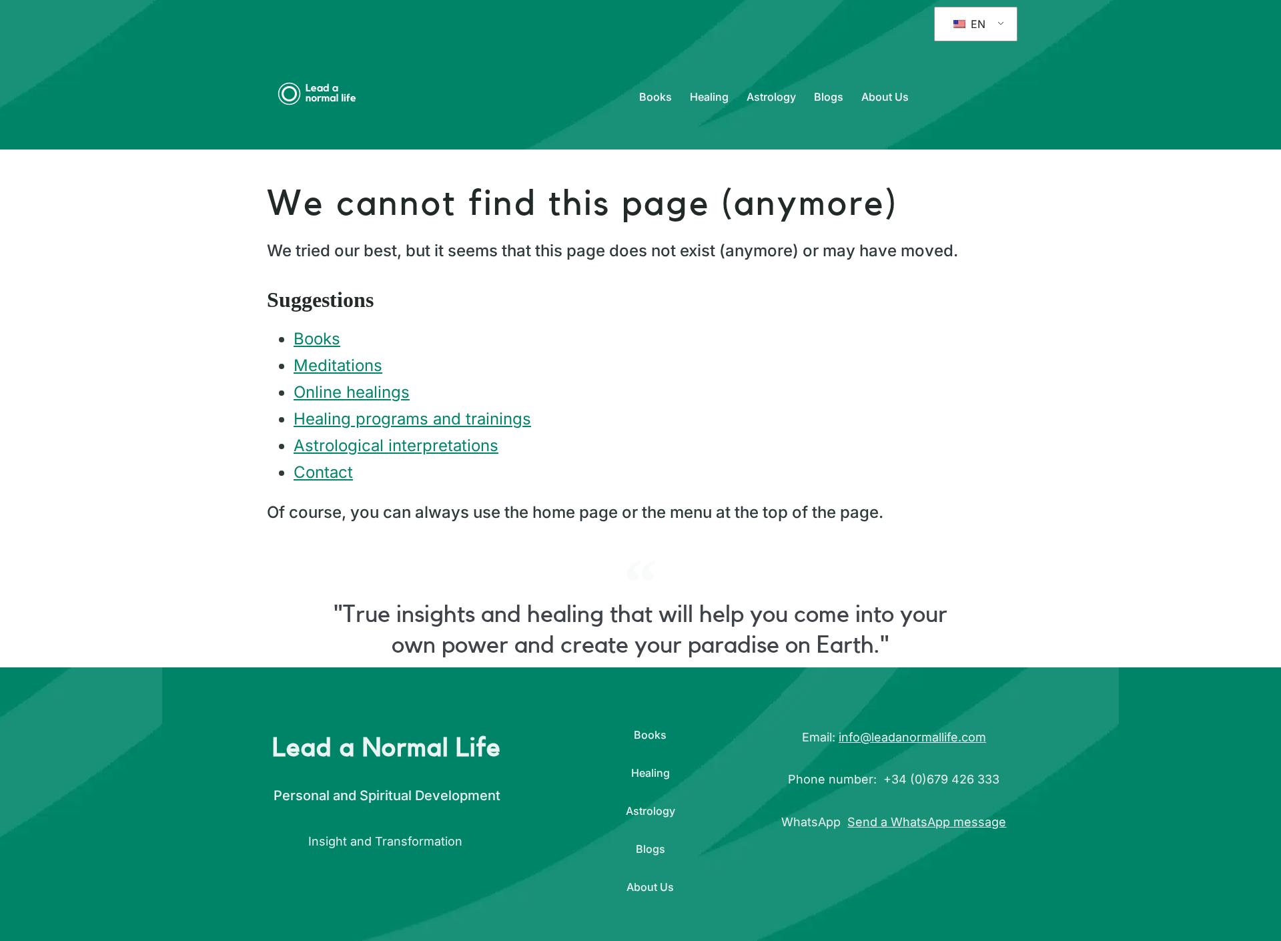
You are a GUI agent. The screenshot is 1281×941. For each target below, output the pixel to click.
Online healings (352, 392)
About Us (885, 96)
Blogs (828, 96)
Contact (323, 472)
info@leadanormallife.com (912, 737)
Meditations (338, 365)
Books (655, 96)
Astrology (771, 96)
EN (976, 24)
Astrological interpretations (396, 445)
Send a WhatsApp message (926, 822)
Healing (709, 96)
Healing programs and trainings (412, 418)
